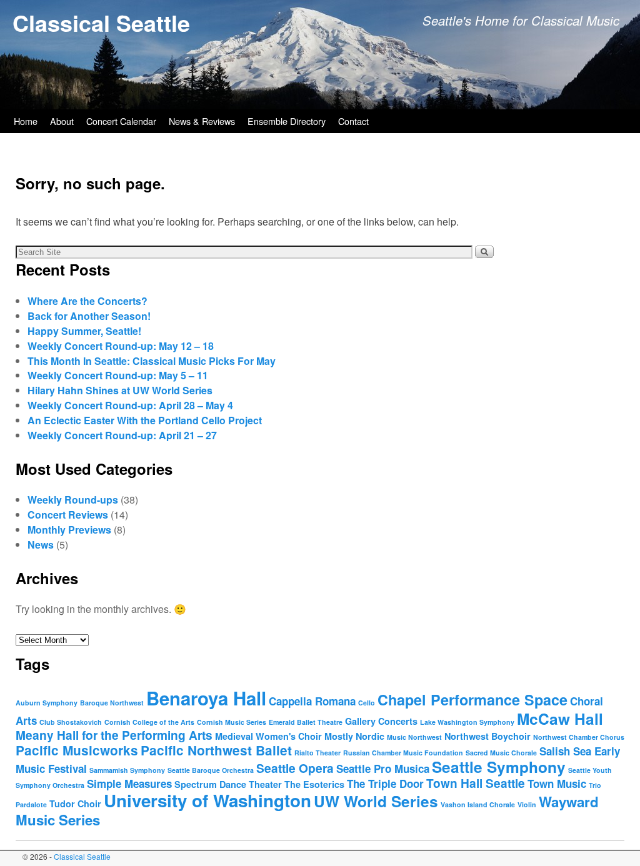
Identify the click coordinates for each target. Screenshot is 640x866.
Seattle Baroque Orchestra (211, 770)
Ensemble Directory (287, 120)
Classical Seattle (101, 22)
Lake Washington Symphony (467, 722)
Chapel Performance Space (473, 699)
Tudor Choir (75, 803)
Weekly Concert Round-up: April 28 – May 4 (130, 405)
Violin (527, 804)
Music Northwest (414, 737)
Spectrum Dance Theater (228, 784)
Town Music (557, 783)
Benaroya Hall (206, 698)
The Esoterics (314, 784)
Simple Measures (129, 783)
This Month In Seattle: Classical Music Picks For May (152, 361)
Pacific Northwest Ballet (216, 750)
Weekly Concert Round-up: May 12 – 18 (121, 346)
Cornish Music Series (231, 722)
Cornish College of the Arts (149, 722)
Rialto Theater (317, 752)
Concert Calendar (121, 120)
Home (26, 120)
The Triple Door (385, 783)
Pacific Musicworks (77, 750)
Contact (353, 120)
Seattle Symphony (499, 766)
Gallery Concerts (381, 721)
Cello (366, 702)
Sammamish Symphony (127, 770)
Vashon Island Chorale (478, 804)
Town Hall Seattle (475, 783)
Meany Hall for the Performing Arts (114, 735)
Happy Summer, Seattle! (84, 331)
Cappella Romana (312, 701)
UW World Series (376, 801)
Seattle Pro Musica (382, 768)
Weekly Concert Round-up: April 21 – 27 (122, 435)
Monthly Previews (69, 529)
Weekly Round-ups (73, 499)
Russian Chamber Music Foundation (403, 752)
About (62, 120)
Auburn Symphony (47, 702)
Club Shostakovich (70, 722)
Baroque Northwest (112, 702)
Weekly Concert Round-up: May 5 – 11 (118, 375)
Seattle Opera (295, 768)
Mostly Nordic (354, 736)
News (41, 544)
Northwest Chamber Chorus (578, 737)
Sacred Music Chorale (501, 752)
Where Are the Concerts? (88, 301)
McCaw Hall (560, 718)
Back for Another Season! (89, 316)
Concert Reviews (68, 514)
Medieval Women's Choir (268, 736)
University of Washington (207, 800)
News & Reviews (202, 120)
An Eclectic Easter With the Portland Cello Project (145, 420)
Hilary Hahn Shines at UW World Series (120, 390)
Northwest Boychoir (487, 736)
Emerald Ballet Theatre (305, 722)
